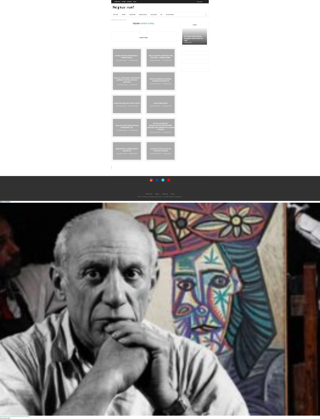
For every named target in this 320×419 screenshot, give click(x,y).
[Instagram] (151, 180)
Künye (134, 1)
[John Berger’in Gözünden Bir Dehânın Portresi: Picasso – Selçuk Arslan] (160, 309)
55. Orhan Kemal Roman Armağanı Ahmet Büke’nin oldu (193, 38)
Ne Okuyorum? (178, 196)
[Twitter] (162, 180)
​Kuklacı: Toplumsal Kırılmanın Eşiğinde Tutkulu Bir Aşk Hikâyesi (127, 80)
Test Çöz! (115, 14)
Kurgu (124, 14)
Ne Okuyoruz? (170, 14)
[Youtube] (168, 180)
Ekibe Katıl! (118, 1)
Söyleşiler (153, 14)
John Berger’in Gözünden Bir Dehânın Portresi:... (15, 416)
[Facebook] (205, 1)
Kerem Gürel (143, 37)
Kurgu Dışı (132, 14)
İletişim (124, 1)
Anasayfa (113, 19)
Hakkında (129, 1)
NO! (161, 14)
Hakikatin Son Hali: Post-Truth (127, 103)
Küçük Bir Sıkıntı (161, 103)
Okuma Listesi (143, 14)
